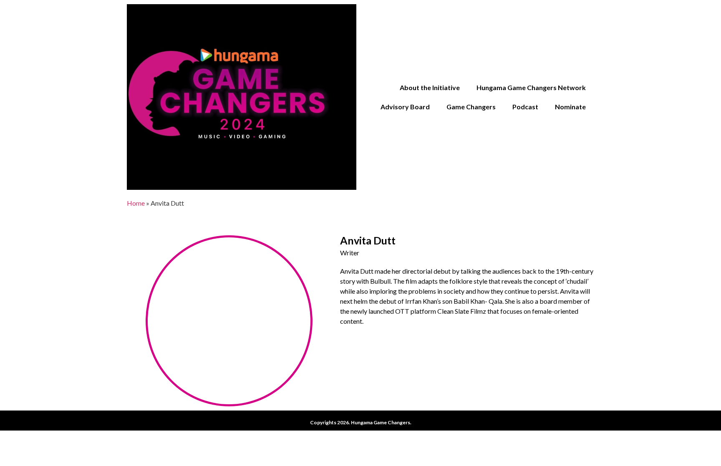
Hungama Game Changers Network (531, 87)
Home (136, 203)
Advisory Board (405, 107)
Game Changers (471, 107)
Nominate (570, 107)
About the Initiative (430, 87)
